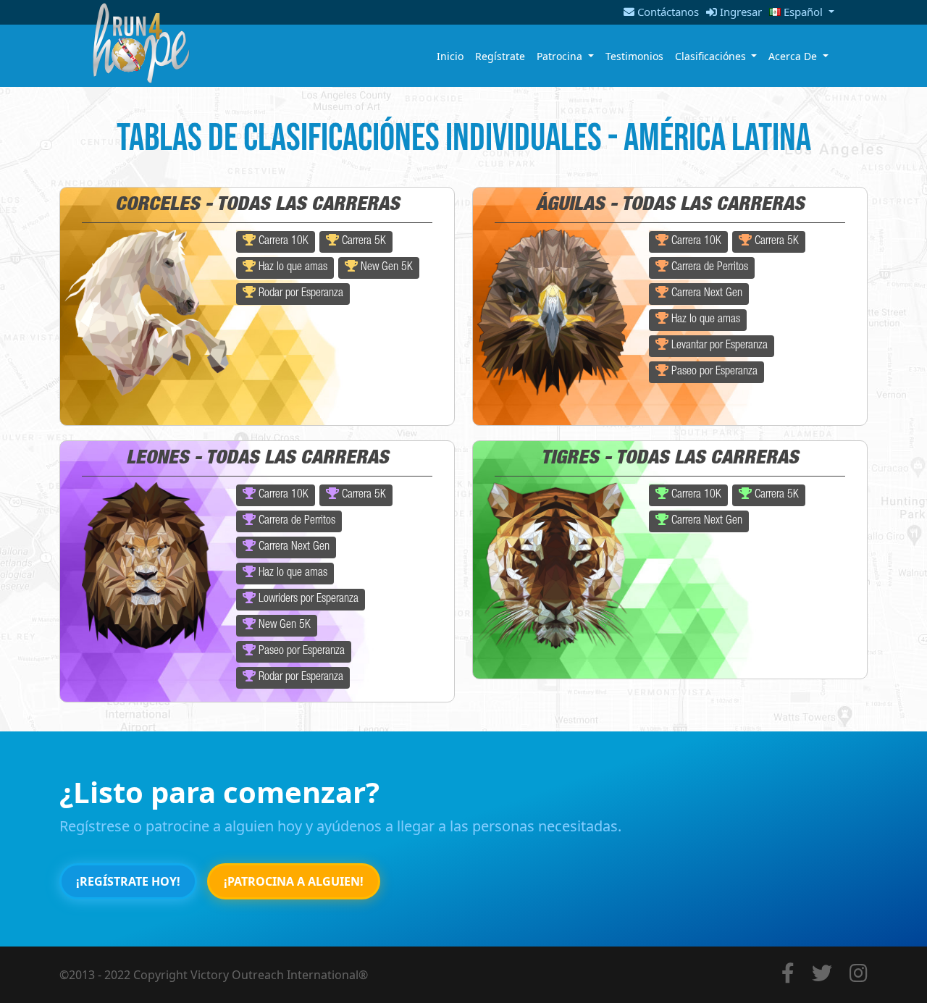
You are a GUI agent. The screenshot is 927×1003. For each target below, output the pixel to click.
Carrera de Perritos (708, 268)
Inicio (450, 56)
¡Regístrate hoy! (128, 881)
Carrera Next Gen (705, 294)
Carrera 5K (362, 242)
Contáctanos (666, 11)
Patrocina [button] (561, 56)
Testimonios (634, 56)
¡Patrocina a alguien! (294, 881)
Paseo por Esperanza (713, 372)
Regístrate (500, 56)
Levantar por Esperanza (718, 346)
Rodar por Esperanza (299, 294)
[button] (798, 11)
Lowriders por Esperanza (307, 599)
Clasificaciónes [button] (712, 56)
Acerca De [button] (794, 56)
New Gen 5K (385, 268)
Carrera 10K (282, 242)
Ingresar (739, 11)
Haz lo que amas (291, 268)
